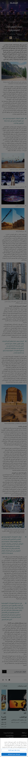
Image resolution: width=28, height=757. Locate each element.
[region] (14, 747)
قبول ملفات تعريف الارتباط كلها (14, 754)
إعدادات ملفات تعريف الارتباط (14, 750)
